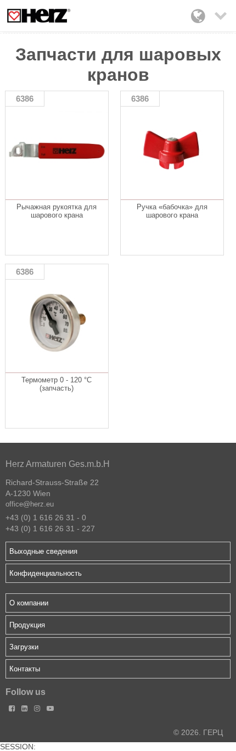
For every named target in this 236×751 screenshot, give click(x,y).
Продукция (27, 625)
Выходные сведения (43, 551)
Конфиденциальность (45, 573)
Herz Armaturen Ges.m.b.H (57, 464)
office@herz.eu (29, 504)
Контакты (24, 669)
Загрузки (23, 647)
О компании (28, 603)
